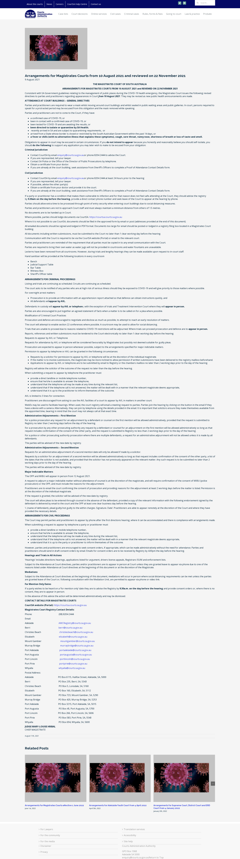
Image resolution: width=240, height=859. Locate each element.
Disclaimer (45, 845)
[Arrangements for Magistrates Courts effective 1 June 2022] (55, 778)
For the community (50, 835)
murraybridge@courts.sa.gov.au (76, 645)
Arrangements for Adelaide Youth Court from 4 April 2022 (118, 805)
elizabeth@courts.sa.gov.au (73, 636)
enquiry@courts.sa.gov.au (70, 155)
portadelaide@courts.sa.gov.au (75, 650)
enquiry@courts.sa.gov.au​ (135, 857)
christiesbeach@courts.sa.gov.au (76, 632)
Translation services (134, 829)
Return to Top (156, 857)
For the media (47, 841)
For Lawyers (46, 829)
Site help (128, 841)
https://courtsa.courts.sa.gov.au (105, 217)
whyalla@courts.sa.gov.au (72, 668)
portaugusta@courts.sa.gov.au (76, 654)
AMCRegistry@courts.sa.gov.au (75, 623)
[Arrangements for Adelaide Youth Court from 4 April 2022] (120, 778)
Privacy (44, 851)
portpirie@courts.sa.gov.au (73, 663)
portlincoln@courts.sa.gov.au (75, 659)
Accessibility (130, 835)
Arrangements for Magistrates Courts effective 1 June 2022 (54, 805)
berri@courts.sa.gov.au (70, 627)
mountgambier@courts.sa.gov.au (77, 641)
